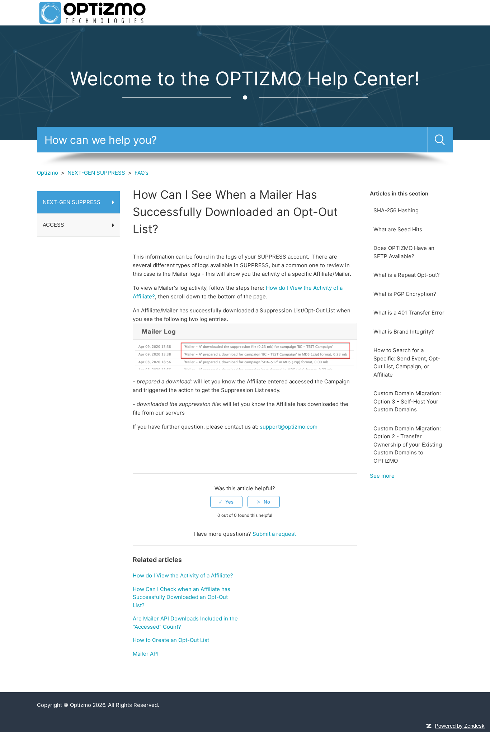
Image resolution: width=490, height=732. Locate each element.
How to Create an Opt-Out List (171, 640)
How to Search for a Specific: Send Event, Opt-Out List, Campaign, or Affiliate (406, 362)
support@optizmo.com (288, 426)
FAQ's (142, 172)
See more (382, 475)
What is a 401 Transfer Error (408, 312)
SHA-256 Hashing (396, 210)
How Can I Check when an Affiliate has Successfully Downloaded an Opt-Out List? (181, 597)
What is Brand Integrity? (403, 331)
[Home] (92, 12)
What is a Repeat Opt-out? (406, 274)
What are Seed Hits (397, 229)
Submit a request (274, 533)
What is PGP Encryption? (404, 294)
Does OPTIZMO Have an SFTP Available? (403, 252)
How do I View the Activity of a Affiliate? (183, 575)
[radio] (226, 501)
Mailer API (146, 653)
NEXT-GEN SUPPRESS (96, 172)
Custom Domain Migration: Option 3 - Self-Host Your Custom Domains (407, 401)
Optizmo (47, 172)
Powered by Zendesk (460, 726)
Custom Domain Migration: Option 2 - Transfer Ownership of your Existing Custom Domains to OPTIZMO (407, 444)
